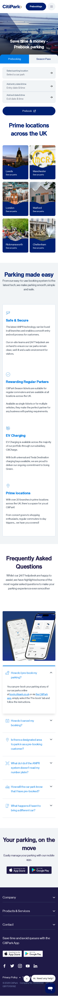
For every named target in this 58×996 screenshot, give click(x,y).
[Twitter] (12, 966)
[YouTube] (28, 966)
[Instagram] (20, 966)
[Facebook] (4, 966)
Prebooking (14, 58)
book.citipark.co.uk (19, 694)
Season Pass (43, 58)
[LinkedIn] (35, 966)
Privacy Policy (10, 977)
